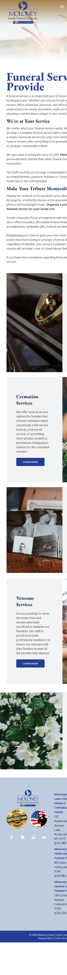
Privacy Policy (45, 938)
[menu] (62, 6)
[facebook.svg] (11, 839)
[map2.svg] (33, 839)
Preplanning (14, 235)
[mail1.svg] (44, 839)
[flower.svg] (22, 839)
